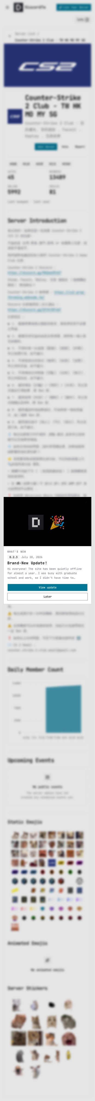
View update (47, 587)
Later (48, 596)
